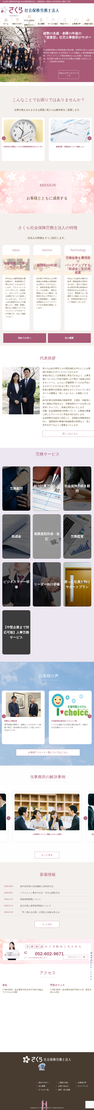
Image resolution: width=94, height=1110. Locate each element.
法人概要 (41, 1086)
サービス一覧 (43, 1090)
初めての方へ (43, 1082)
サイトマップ (83, 1086)
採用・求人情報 (64, 1090)
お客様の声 (82, 1082)
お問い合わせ (63, 1086)
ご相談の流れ (63, 1082)
